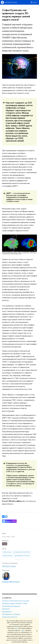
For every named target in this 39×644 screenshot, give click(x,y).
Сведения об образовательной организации (15, 601)
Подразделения (7, 611)
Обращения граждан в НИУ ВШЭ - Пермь (14, 603)
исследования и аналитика (21, 552)
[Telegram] (6, 516)
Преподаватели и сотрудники (11, 614)
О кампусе (7, 598)
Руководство (6, 609)
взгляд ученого (7, 555)
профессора (7, 552)
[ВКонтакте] (3, 516)
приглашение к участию (22, 555)
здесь (16, 628)
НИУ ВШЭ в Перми (11, 2)
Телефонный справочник (9, 617)
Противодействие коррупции (11, 606)
